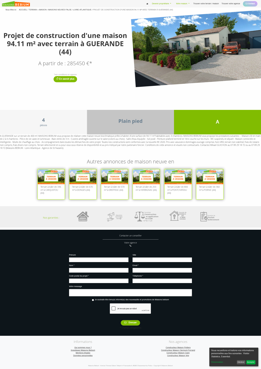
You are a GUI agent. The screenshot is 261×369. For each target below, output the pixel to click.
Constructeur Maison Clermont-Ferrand (178, 350)
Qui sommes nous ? (83, 348)
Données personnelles (83, 356)
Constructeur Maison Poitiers (178, 348)
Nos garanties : (51, 217)
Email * (136, 265)
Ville (134, 255)
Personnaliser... (218, 362)
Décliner (241, 362)
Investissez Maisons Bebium (83, 350)
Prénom (72, 255)
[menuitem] (147, 3)
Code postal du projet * (79, 276)
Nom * (71, 265)
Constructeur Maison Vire (178, 356)
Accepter (251, 362)
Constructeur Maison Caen (178, 353)
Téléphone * (138, 276)
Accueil (23, 10)
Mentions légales (83, 353)
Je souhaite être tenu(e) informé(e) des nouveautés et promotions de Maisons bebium (132, 300)
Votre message (75, 286)
